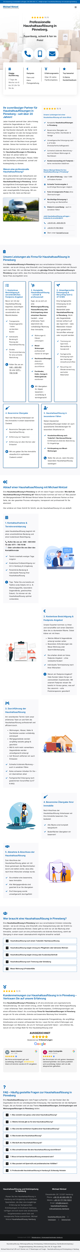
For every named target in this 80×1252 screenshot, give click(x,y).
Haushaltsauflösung (13, 1244)
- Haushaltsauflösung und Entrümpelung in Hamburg (40, 1249)
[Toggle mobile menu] (76, 7)
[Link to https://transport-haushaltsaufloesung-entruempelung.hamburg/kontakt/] (52, 53)
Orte (45, 1246)
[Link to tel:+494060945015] (27, 53)
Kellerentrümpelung (50, 1244)
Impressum (52, 1219)
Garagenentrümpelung (26, 1246)
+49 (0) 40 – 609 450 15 (56, 223)
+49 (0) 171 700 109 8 (55, 228)
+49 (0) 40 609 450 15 (62, 1197)
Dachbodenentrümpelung (65, 1244)
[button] (40, 941)
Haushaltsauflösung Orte (56, 1217)
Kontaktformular (62, 233)
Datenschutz (66, 1219)
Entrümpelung (38, 1244)
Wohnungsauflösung (26, 1244)
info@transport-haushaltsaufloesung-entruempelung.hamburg (58, 1)
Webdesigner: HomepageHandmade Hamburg (47, 1237)
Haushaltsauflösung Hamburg (24, 1219)
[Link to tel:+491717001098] (40, 53)
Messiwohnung (38, 1246)
